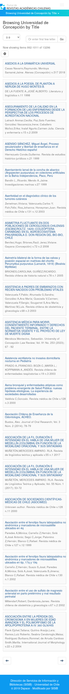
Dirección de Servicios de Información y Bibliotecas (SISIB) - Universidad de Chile (35, 682)
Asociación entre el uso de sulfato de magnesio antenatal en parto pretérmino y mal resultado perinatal (33, 593)
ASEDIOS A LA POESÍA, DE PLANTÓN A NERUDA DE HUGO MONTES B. (30, 85)
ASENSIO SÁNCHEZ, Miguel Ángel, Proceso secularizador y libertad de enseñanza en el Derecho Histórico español (32, 147)
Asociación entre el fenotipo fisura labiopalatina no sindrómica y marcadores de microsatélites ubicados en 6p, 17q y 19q (35, 559)
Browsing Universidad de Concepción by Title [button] (31, 13)
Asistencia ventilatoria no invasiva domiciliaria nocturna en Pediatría (32, 359)
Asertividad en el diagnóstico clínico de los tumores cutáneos (30, 197)
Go (62, 39)
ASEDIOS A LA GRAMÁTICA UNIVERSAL (30, 63)
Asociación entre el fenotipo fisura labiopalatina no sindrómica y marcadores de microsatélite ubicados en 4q (35, 525)
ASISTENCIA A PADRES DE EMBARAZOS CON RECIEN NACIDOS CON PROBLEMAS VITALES (34, 288)
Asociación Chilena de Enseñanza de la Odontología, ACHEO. (29, 415)
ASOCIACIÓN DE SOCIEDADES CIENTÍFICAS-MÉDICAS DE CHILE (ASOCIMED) (33, 500)
